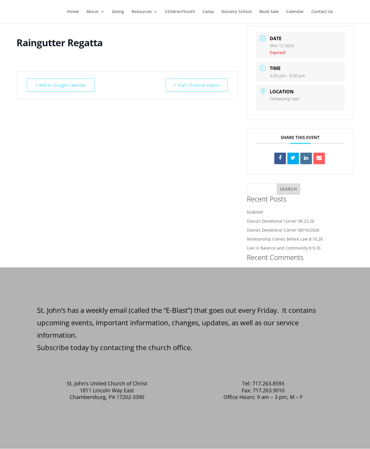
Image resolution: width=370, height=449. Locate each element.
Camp (208, 12)
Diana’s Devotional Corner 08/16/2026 (283, 230)
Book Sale (269, 12)
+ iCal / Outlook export (196, 85)
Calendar (295, 12)
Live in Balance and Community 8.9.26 (284, 248)
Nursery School (236, 12)
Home (73, 12)
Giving (118, 12)
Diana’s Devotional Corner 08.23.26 (280, 221)
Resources (142, 12)
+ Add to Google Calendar (60, 85)
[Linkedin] (306, 158)
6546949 (255, 212)
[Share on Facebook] (280, 158)
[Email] (319, 158)
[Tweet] (293, 158)
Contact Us (322, 12)
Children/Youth (180, 12)
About (92, 12)
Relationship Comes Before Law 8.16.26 (285, 239)
